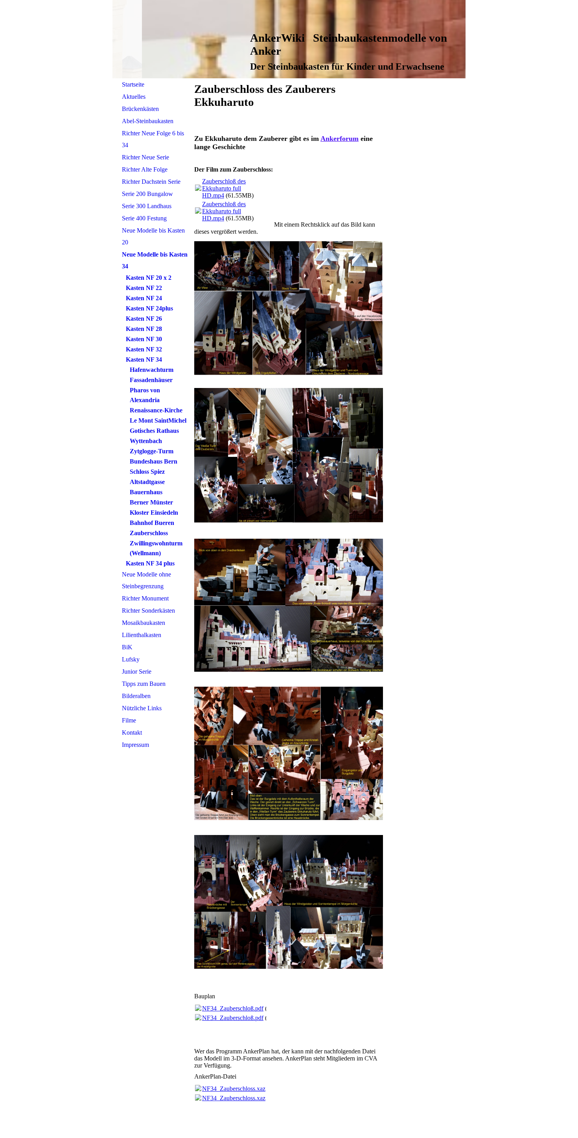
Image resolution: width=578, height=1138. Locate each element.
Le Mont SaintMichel (158, 420)
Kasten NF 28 (144, 328)
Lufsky (131, 659)
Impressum (135, 744)
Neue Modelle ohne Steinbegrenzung (146, 580)
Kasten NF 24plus (149, 308)
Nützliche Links (142, 708)
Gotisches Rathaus (154, 430)
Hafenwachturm (151, 369)
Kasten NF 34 (144, 359)
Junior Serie (136, 671)
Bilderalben (136, 696)
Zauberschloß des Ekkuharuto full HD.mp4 (224, 188)
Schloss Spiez (147, 471)
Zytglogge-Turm (151, 451)
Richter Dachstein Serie (151, 181)
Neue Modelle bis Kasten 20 (153, 236)
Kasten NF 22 (144, 287)
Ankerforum (339, 138)
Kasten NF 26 (144, 318)
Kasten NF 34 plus (150, 563)
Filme (129, 720)
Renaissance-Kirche (156, 410)
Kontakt (132, 732)
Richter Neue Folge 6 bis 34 (153, 139)
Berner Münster (151, 502)
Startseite (133, 84)
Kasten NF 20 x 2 (148, 277)
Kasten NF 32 (144, 349)
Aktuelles (133, 96)
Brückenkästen (140, 108)
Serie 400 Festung (144, 218)
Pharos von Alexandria (145, 395)
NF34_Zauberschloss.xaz (233, 1088)
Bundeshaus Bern (153, 461)
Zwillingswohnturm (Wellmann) (156, 548)
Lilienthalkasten (141, 635)
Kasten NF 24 (144, 298)
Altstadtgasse (147, 481)
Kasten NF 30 (144, 339)
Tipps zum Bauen (144, 683)
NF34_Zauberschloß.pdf (232, 1008)
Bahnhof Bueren (152, 522)
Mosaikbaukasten (143, 622)
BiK (127, 647)
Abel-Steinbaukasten (147, 121)
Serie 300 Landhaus (146, 206)
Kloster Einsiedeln (154, 512)
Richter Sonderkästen (148, 610)
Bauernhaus (146, 492)
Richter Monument (145, 598)
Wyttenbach (146, 441)
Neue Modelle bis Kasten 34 (155, 260)
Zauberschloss (149, 533)
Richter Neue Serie (145, 157)
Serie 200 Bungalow (147, 193)
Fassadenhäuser (151, 380)
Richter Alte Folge (145, 169)
